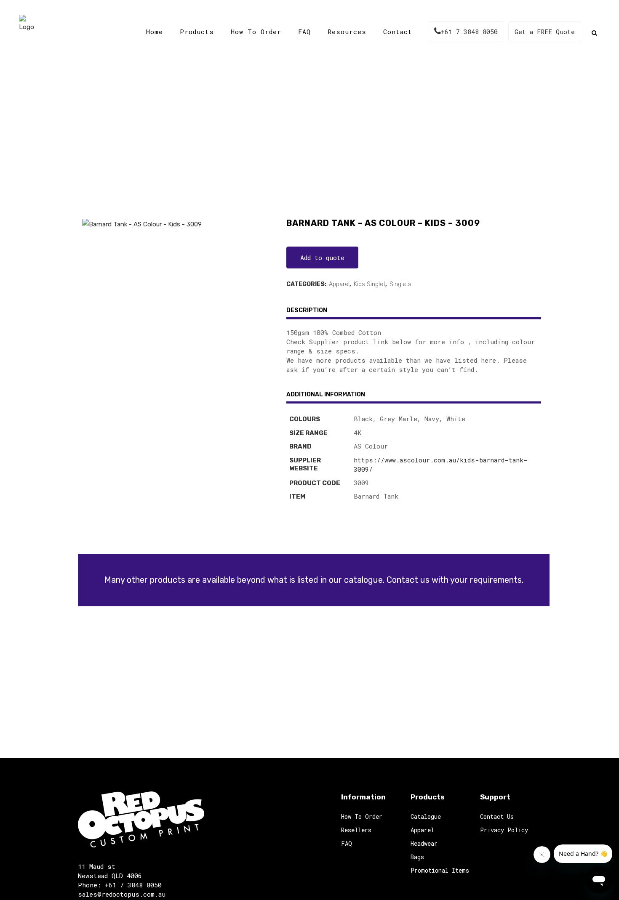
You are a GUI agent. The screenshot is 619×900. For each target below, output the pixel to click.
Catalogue (252, 139)
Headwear (424, 843)
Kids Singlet (369, 284)
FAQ (346, 843)
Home (218, 139)
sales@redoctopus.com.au (121, 894)
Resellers (356, 830)
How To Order (361, 816)
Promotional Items (440, 870)
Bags (417, 857)
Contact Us (497, 816)
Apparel (339, 284)
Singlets (400, 284)
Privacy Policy (504, 830)
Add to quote (322, 257)
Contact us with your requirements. (455, 580)
